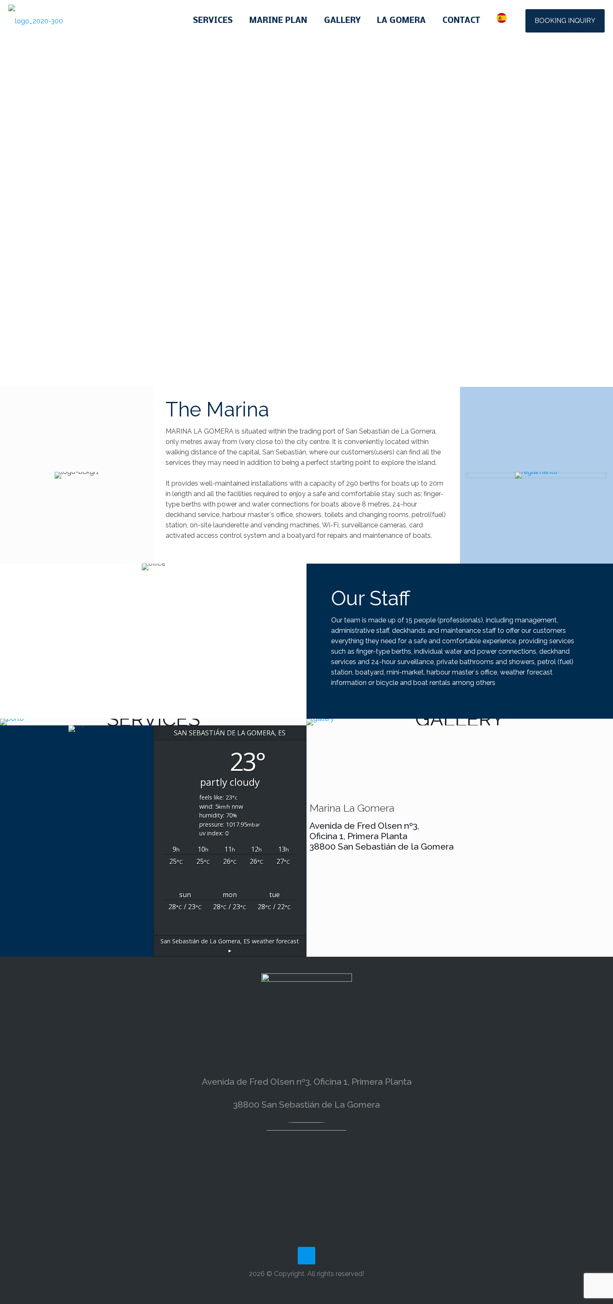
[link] (536, 475)
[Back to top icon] (306, 1255)
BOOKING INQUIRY (565, 21)
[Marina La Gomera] (35, 21)
